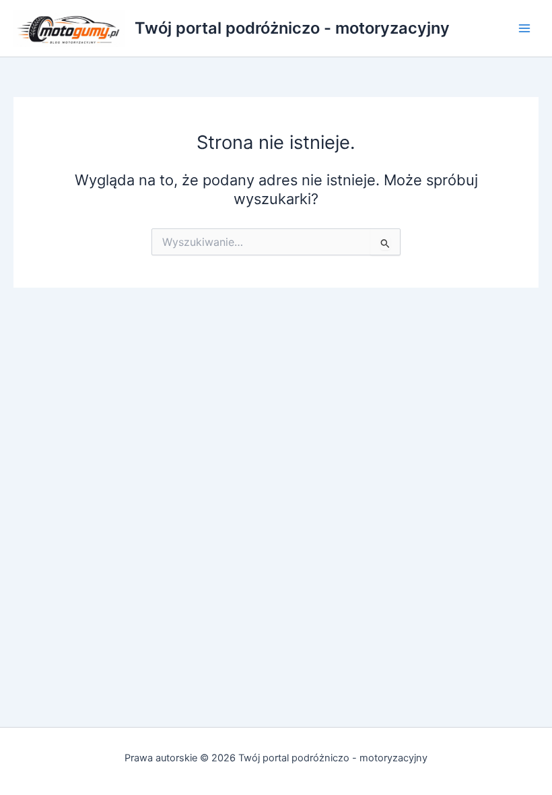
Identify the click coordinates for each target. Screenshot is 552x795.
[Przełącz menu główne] (524, 28)
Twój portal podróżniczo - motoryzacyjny (292, 28)
